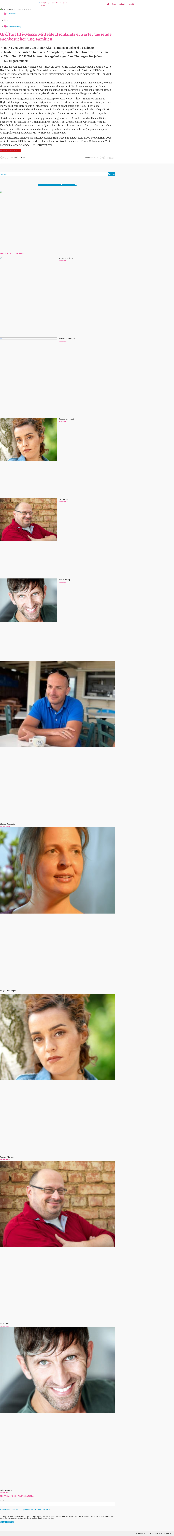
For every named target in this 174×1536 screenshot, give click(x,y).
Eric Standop (64, 579)
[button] (10, 150)
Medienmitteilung (14, 27)
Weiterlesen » (63, 260)
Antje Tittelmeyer (67, 338)
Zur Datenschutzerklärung (10, 1510)
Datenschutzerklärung (161, 1534)
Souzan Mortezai (66, 419)
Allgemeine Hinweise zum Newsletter (36, 1510)
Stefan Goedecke (66, 258)
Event (114, 4)
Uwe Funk (63, 499)
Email (2, 1500)
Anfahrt (122, 4)
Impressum (141, 1534)
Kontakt (131, 4)
